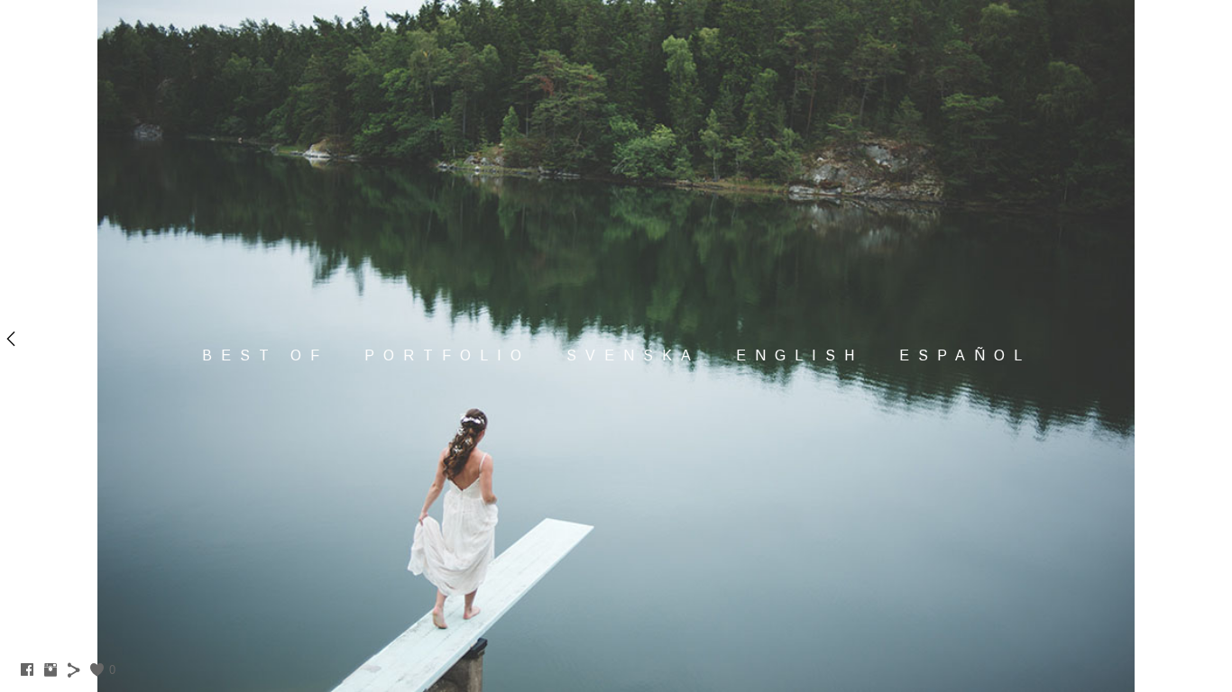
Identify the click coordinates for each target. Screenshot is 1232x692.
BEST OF (265, 355)
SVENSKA (633, 355)
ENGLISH (799, 355)
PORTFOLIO (447, 355)
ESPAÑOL (965, 355)
